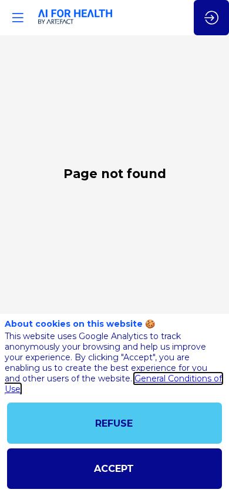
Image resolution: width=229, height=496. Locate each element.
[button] (17, 17)
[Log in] (211, 17)
